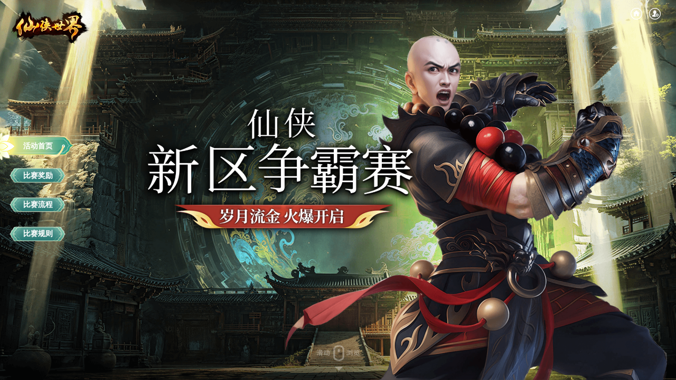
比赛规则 (38, 234)
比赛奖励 (38, 175)
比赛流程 (38, 204)
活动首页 (38, 145)
